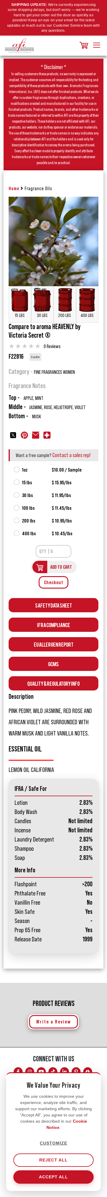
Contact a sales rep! (71, 455)
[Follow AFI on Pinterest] (76, 1071)
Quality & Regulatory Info (53, 683)
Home (14, 188)
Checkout (53, 582)
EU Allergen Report (53, 644)
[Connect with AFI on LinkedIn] (64, 1071)
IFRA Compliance (53, 624)
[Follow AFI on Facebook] (18, 1071)
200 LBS (64, 315)
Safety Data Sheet (53, 605)
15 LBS (20, 315)
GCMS (53, 664)
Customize (53, 1143)
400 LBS (87, 315)
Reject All (53, 1160)
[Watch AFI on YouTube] (41, 1071)
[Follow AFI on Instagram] (29, 1071)
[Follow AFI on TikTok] (52, 1071)
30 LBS (42, 315)
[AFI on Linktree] (87, 1071)
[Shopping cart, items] (83, 46)
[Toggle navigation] (97, 45)
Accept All (53, 1176)
